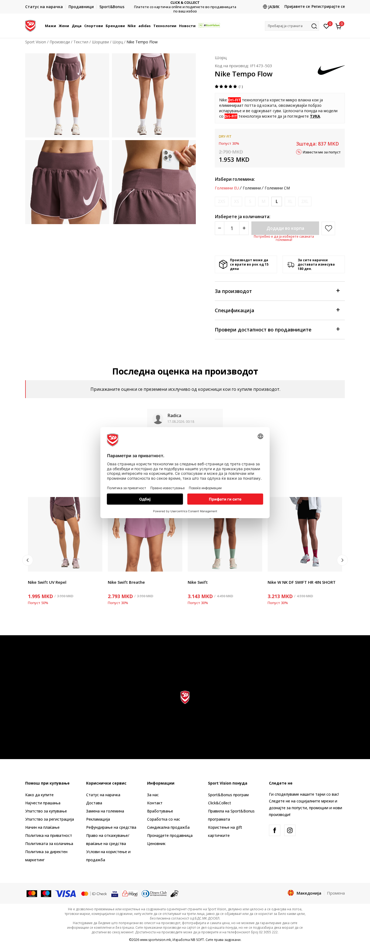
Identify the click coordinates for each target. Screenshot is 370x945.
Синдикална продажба (168, 827)
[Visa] (66, 893)
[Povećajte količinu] (244, 228)
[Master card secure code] (94, 893)
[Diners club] (154, 893)
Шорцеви (100, 41)
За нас (153, 794)
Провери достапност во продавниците (263, 329)
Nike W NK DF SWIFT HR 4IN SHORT (302, 582)
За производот (233, 291)
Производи (60, 41)
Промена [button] (336, 893)
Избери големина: (235, 179)
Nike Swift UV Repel (47, 582)
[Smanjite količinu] (219, 228)
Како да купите (39, 794)
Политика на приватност (48, 835)
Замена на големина (105, 811)
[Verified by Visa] (114, 893)
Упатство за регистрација (49, 819)
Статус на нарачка (103, 794)
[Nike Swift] (225, 534)
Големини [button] (252, 188)
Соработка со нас (163, 819)
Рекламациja (98, 819)
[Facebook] (274, 830)
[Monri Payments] (130, 893)
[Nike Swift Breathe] (145, 534)
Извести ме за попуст (322, 151)
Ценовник (185, 7)
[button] (57, 25)
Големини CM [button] (277, 188)
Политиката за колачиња (49, 843)
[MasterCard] (32, 893)
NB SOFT (197, 939)
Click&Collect (219, 802)
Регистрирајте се (328, 6)
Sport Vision (35, 41)
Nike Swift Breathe (126, 582)
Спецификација (234, 310)
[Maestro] (46, 893)
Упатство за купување (46, 811)
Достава (94, 802)
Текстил (80, 41)
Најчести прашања (42, 802)
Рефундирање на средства (111, 827)
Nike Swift (198, 582)
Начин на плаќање (42, 827)
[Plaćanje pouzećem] (174, 893)
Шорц (117, 41)
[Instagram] (289, 830)
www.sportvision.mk (155, 939)
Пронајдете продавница (170, 835)
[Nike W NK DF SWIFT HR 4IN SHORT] (305, 534)
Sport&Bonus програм (228, 794)
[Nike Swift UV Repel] (65, 534)
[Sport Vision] (30, 25)
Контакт (155, 802)
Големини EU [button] (227, 188)
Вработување (160, 811)
